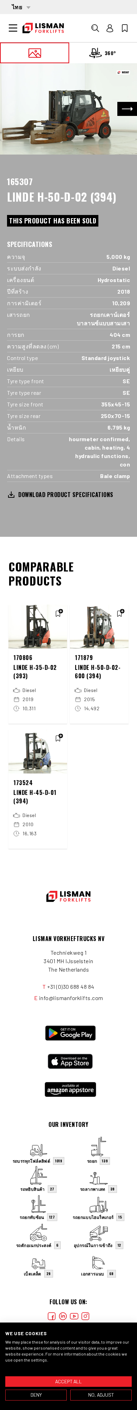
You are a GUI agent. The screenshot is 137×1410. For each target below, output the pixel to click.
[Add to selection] (58, 614)
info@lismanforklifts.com (71, 997)
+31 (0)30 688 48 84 (70, 986)
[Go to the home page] (43, 28)
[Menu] (13, 28)
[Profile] (110, 28)
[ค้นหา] (95, 28)
